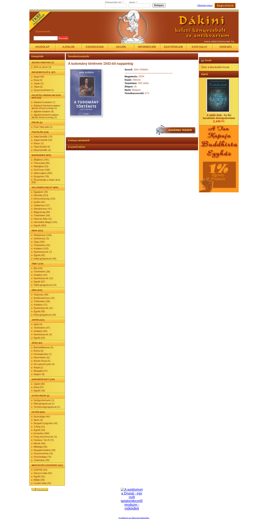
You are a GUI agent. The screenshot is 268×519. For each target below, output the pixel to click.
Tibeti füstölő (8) (42, 146)
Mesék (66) (39, 443)
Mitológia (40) (40, 446)
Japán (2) (39, 83)
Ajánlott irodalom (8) (44, 111)
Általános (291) (41, 159)
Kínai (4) (38, 80)
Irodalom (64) (40, 331)
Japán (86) (39, 384)
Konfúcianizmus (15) (44, 298)
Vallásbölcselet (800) (45, 187)
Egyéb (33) (39, 430)
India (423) (37, 230)
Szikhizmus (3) (41, 238)
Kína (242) (37, 290)
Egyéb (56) (39, 311)
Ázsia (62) (37, 343)
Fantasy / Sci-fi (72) (44, 440)
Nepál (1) (38, 367)
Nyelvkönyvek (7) (43, 252)
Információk (147, 46)
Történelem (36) (42, 215)
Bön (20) (38, 268)
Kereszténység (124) (44, 198)
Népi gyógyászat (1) (44, 403)
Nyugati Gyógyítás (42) (46, 423)
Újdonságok (95, 46)
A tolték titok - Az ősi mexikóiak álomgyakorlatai (219, 117)
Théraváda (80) (42, 163)
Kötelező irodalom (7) (44, 102)
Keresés (226, 46)
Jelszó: (133, 2)
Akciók (121, 46)
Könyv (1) (39, 143)
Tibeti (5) (38, 86)
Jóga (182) (39, 242)
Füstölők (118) (40, 132)
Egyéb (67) (39, 281)
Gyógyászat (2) (40, 396)
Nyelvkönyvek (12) (43, 278)
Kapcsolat (199, 46)
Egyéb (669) (38, 412)
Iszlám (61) (39, 202)
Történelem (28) (42, 271)
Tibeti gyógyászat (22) (45, 285)
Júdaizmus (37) (42, 205)
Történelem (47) (42, 327)
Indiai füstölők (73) (43, 136)
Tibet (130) (37, 264)
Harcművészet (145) (43, 379)
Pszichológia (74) (42, 457)
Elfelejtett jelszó (205, 5)
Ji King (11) (39, 426)
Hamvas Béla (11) (43, 218)
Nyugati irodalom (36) (44, 450)
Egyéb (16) (39, 390)
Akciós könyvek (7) (43, 62)
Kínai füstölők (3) (42, 150)
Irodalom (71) (40, 304)
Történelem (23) (42, 245)
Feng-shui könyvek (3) (45, 436)
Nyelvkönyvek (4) (43, 334)
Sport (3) (38, 420)
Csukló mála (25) (42, 483)
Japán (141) (38, 320)
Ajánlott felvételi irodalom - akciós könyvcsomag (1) (46, 116)
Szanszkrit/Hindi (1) (44, 90)
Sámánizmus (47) (43, 208)
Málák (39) (39, 480)
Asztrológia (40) (42, 416)
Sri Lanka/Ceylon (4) (44, 364)
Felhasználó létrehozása (225, 5)
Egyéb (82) (39, 255)
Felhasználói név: (114, 2)
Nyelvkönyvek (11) (43, 308)
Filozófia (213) (41, 195)
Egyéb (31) (39, 476)
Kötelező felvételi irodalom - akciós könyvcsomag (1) (46, 106)
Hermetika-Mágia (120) (45, 222)
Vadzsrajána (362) (43, 173)
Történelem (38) (42, 301)
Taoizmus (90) (41, 294)
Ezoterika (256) (41, 433)
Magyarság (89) (42, 212)
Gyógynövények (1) (44, 400)
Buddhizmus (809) (41, 155)
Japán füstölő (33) (43, 140)
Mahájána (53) (41, 166)
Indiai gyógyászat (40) (45, 258)
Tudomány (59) (41, 460)
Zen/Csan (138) (42, 169)
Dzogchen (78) (41, 176)
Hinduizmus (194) (43, 235)
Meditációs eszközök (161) (47, 465)
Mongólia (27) (41, 371)
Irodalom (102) (41, 248)
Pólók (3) (37, 122)
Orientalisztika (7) (43, 354)
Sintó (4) (38, 324)
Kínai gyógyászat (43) (45, 314)
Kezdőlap (42, 46)
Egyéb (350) (40, 225)
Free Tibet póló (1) (43, 127)
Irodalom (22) (40, 275)
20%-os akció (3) (42, 67)
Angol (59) (39, 76)
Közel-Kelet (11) (42, 357)
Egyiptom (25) (41, 192)
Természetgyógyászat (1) (47, 407)
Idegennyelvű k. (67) (43, 72)
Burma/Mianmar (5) (43, 347)
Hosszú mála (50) (43, 473)
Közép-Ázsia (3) (42, 361)
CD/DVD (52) (40, 470)
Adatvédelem (173, 46)
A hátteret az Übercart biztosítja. (134, 518)
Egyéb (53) (39, 338)
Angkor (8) (39, 374)
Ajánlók (68, 46)
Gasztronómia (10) (43, 453)
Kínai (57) (39, 387)
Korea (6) (38, 350)
